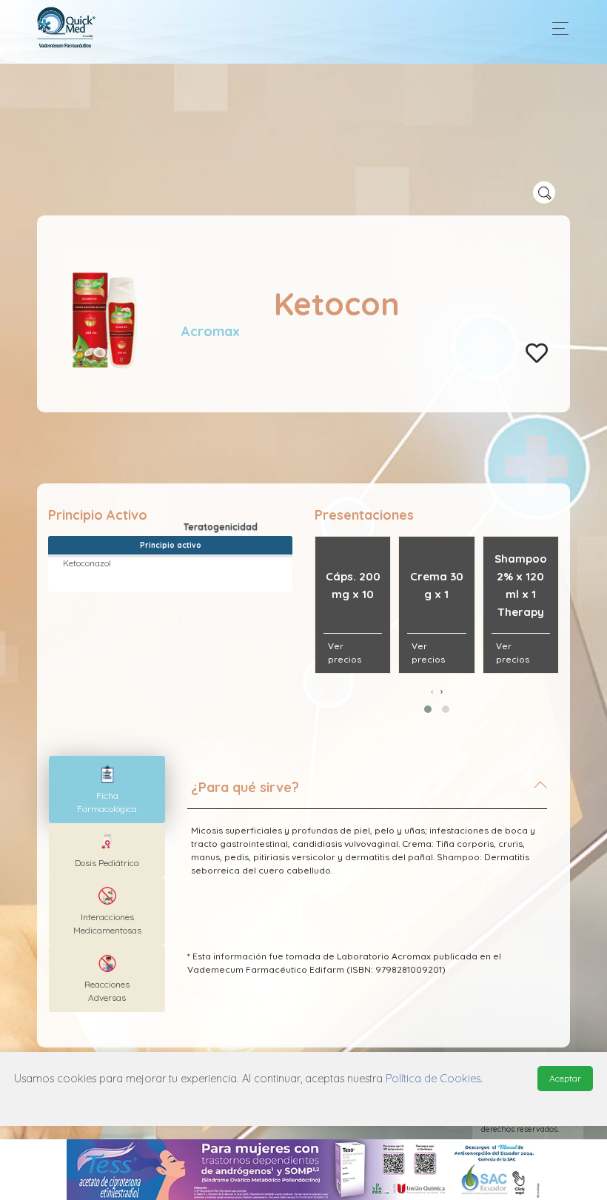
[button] (428, 709)
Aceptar (565, 1078)
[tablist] (107, 789)
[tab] (367, 793)
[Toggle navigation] (556, 28)
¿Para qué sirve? (245, 787)
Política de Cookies (433, 1078)
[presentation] (432, 691)
